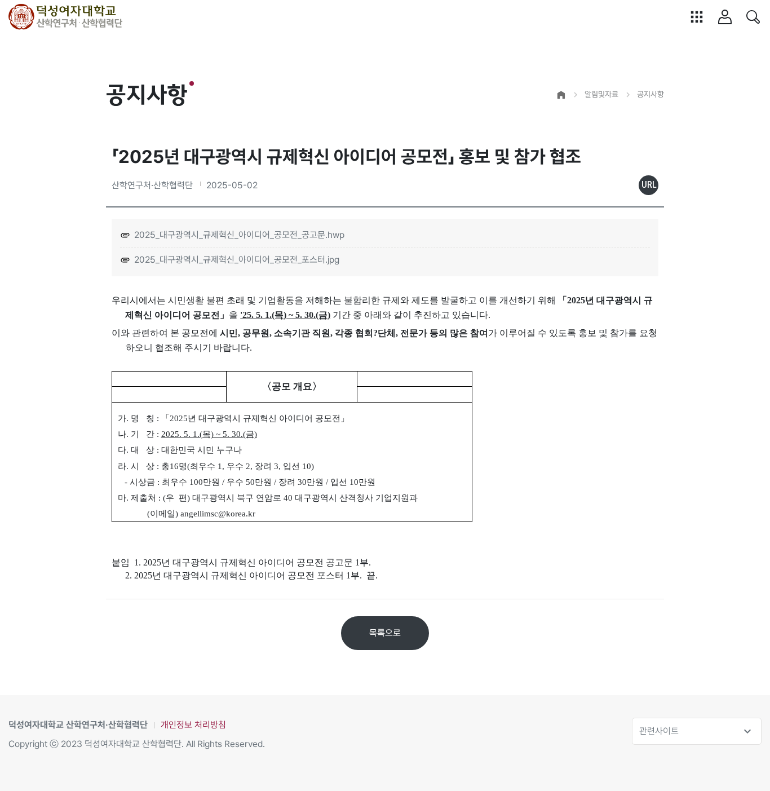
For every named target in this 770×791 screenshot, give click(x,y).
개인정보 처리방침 (193, 724)
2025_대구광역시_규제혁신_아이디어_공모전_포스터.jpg (236, 259)
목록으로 (385, 633)
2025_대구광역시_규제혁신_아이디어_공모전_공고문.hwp (239, 234)
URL (648, 184)
